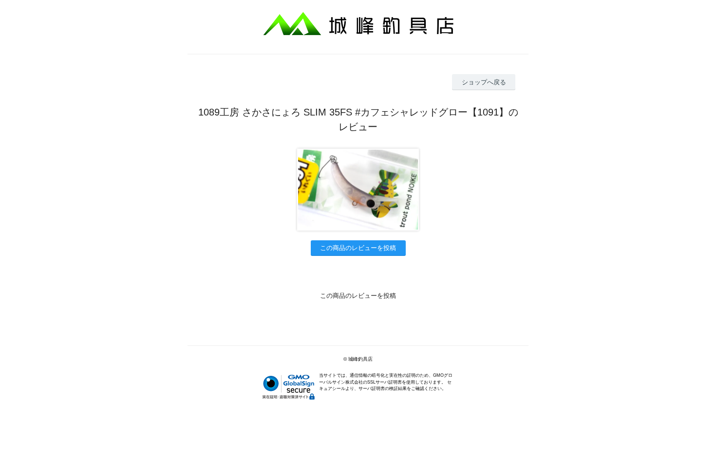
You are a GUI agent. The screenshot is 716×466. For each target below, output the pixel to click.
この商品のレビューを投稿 (358, 248)
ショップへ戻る (484, 82)
